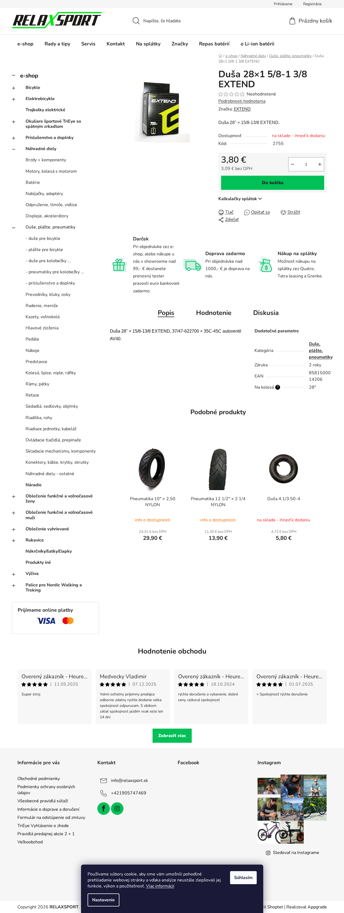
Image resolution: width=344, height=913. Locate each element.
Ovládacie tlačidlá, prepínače (53, 440)
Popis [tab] (166, 312)
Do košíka (272, 183)
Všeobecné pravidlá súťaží (42, 801)
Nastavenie (103, 900)
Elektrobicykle (40, 99)
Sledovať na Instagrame (296, 853)
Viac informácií (160, 886)
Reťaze (32, 395)
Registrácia (312, 4)
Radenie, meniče (42, 306)
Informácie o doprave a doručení (48, 809)
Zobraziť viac (172, 736)
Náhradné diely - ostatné (50, 474)
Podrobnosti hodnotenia (241, 101)
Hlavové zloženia (42, 328)
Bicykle (33, 88)
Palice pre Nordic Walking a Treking (54, 587)
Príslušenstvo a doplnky (49, 138)
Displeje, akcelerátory (47, 216)
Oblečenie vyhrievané (47, 529)
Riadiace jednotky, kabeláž (51, 429)
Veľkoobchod (30, 842)
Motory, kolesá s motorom (51, 171)
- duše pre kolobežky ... (48, 261)
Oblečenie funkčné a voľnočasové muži (59, 515)
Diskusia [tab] (266, 312)
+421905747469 (128, 793)
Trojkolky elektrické (45, 110)
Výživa (32, 574)
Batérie (33, 182)
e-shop (29, 75)
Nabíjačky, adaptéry (44, 194)
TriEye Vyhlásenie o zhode (43, 826)
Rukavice (35, 540)
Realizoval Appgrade (306, 907)
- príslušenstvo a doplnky (50, 283)
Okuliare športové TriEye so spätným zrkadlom (53, 123)
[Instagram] (117, 808)
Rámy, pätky (37, 384)
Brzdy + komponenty (46, 160)
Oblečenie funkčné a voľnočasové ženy (59, 498)
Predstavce (36, 362)
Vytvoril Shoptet (267, 907)
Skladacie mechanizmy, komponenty (61, 451)
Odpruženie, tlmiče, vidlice (51, 205)
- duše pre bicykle (43, 239)
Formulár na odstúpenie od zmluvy (51, 818)
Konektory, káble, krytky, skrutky (57, 462)
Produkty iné (38, 562)
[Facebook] (103, 808)
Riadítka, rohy (39, 418)
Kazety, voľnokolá (43, 317)
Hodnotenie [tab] (213, 312)
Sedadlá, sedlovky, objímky (52, 406)
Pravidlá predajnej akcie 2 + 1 (46, 834)
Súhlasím (243, 878)
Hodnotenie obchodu (172, 651)
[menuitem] (25, 44)
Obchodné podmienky (38, 779)
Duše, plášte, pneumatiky (50, 227)
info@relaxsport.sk (129, 781)
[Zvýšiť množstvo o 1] (320, 164)
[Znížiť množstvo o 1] (293, 164)
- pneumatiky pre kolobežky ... (55, 272)
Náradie (34, 485)
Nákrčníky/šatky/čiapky (49, 551)
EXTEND (242, 109)
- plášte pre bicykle (44, 250)
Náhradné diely (41, 149)
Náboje (32, 351)
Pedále (32, 339)
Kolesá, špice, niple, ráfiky (51, 373)
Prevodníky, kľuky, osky (48, 295)
